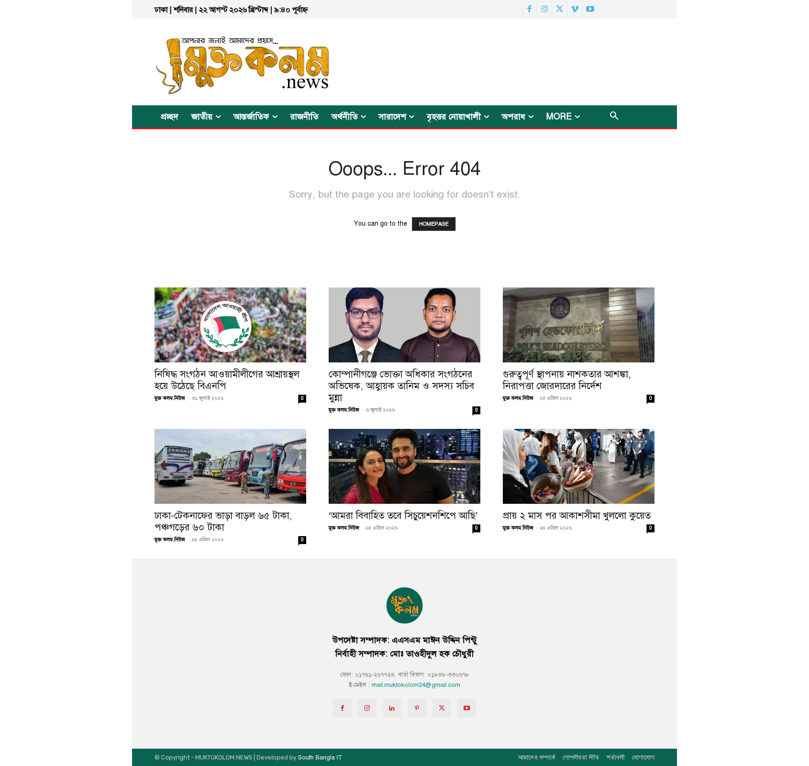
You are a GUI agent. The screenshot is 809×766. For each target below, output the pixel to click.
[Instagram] (544, 9)
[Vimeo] (574, 9)
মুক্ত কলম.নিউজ (169, 398)
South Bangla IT (320, 757)
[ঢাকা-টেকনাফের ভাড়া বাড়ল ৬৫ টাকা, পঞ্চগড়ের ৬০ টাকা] (230, 466)
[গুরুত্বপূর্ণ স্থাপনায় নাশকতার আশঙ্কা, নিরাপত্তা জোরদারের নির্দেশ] (579, 324)
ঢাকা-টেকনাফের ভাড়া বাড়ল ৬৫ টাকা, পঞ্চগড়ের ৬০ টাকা (223, 521)
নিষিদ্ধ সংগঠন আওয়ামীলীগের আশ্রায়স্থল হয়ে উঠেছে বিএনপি (227, 380)
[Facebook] (529, 9)
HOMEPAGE (434, 224)
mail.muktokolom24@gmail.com (416, 685)
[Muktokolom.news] (225, 62)
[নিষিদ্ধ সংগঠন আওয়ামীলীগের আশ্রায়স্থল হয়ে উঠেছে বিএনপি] (230, 324)
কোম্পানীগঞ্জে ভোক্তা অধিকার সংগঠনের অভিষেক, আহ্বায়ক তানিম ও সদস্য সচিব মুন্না (401, 386)
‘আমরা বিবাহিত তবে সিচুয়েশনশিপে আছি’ (403, 515)
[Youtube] (589, 9)
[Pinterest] (417, 708)
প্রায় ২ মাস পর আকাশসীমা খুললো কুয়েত (577, 515)
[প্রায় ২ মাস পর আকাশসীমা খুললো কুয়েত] (579, 466)
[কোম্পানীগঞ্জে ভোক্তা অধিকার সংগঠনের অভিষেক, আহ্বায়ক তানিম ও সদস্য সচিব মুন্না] (404, 324)
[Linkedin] (392, 708)
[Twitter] (559, 9)
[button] (614, 116)
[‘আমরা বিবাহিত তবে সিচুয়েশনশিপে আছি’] (404, 466)
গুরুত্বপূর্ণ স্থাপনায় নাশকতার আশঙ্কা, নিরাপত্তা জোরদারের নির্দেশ (567, 380)
